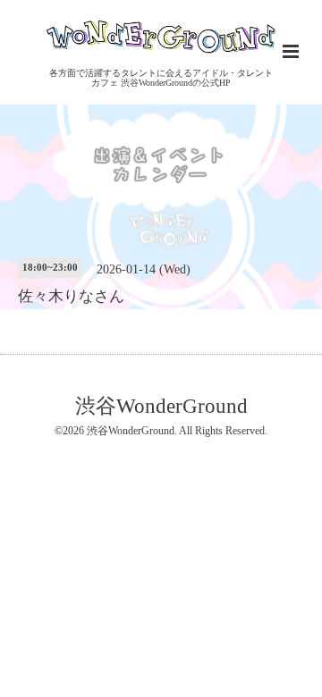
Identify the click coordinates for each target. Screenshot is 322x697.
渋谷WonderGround (161, 406)
